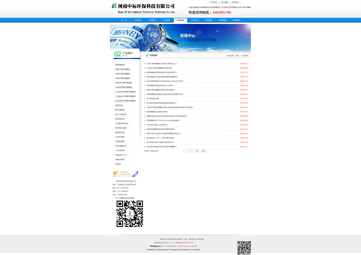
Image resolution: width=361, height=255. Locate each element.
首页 (237, 56)
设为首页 (213, 2)
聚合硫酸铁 (120, 110)
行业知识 (180, 20)
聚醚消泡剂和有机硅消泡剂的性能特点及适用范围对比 (167, 116)
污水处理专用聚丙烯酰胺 (125, 92)
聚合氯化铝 (120, 119)
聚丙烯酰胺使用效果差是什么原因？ (160, 86)
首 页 (124, 20)
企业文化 (194, 20)
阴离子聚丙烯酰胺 (122, 69)
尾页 (203, 151)
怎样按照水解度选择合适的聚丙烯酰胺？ (162, 147)
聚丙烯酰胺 (120, 65)
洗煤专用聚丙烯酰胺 (123, 87)
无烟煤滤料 (120, 141)
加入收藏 (224, 2)
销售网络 (222, 20)
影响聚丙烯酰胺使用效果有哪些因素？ (161, 129)
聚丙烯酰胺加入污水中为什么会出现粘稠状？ (163, 120)
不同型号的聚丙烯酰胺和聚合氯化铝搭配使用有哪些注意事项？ (170, 107)
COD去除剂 (120, 150)
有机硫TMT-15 (121, 155)
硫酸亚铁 (119, 105)
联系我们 (235, 2)
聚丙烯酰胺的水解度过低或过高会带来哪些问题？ (165, 94)
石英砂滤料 (120, 137)
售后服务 (208, 20)
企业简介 (138, 20)
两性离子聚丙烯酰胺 (123, 83)
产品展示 (152, 20)
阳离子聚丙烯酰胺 (122, 74)
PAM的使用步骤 (153, 99)
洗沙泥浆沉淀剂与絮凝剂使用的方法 (160, 142)
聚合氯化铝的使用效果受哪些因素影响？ (162, 103)
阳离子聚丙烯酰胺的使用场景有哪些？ (161, 90)
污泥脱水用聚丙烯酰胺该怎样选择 (159, 68)
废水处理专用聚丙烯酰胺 (125, 101)
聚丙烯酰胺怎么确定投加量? (157, 112)
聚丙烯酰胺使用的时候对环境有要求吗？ (162, 72)
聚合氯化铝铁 (120, 128)
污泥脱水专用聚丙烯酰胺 (125, 96)
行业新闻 (166, 20)
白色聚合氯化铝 (121, 123)
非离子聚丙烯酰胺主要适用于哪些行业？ (162, 64)
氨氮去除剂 (120, 159)
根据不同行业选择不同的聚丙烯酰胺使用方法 (163, 134)
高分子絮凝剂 (120, 114)
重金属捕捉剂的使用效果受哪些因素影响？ (163, 77)
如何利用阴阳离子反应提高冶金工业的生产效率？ (165, 81)
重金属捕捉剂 (120, 146)
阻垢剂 (118, 164)
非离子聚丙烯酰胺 (122, 78)
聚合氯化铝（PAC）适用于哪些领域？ (161, 138)
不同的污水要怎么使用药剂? (157, 125)
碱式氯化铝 (120, 132)
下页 (197, 151)
